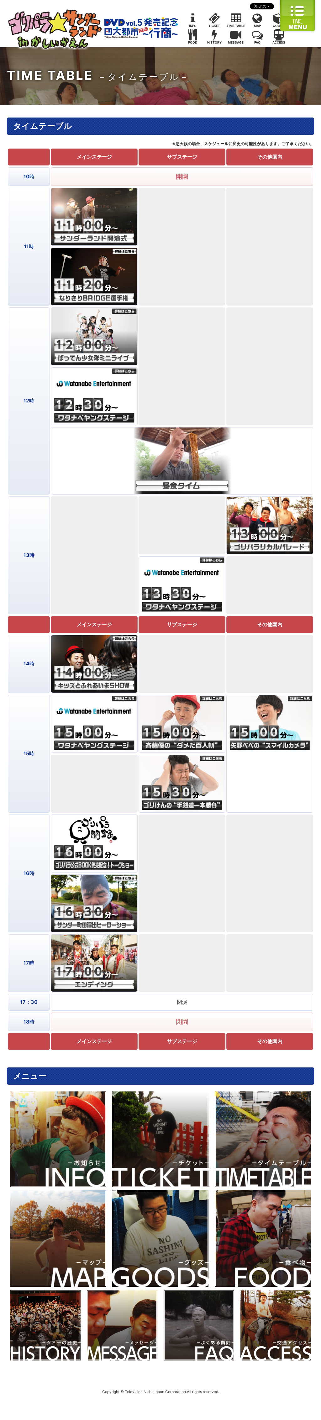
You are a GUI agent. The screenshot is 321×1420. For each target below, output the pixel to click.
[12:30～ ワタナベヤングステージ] (94, 396)
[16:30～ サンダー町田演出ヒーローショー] (94, 903)
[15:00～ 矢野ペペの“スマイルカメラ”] (270, 723)
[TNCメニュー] (297, 31)
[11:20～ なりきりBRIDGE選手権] (94, 276)
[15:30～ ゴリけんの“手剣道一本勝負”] (182, 783)
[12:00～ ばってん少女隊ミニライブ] (94, 336)
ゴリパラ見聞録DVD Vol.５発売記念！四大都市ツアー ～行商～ (93, 28)
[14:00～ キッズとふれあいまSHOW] (94, 664)
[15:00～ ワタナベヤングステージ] (94, 723)
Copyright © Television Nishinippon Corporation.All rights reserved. (160, 1391)
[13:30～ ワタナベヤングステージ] (182, 585)
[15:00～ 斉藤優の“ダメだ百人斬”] (182, 723)
